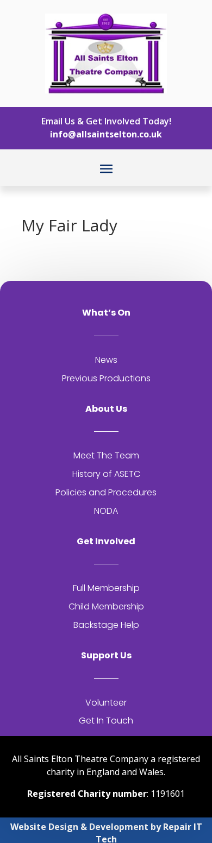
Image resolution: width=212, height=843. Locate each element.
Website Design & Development (79, 827)
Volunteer (106, 702)
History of (93, 474)
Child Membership (106, 606)
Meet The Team (106, 455)
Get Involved (106, 541)
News (106, 360)
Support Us (106, 655)
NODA (106, 511)
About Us (106, 408)
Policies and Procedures (106, 492)
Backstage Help (106, 625)
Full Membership (106, 588)
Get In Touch (106, 720)
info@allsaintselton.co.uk (106, 134)
